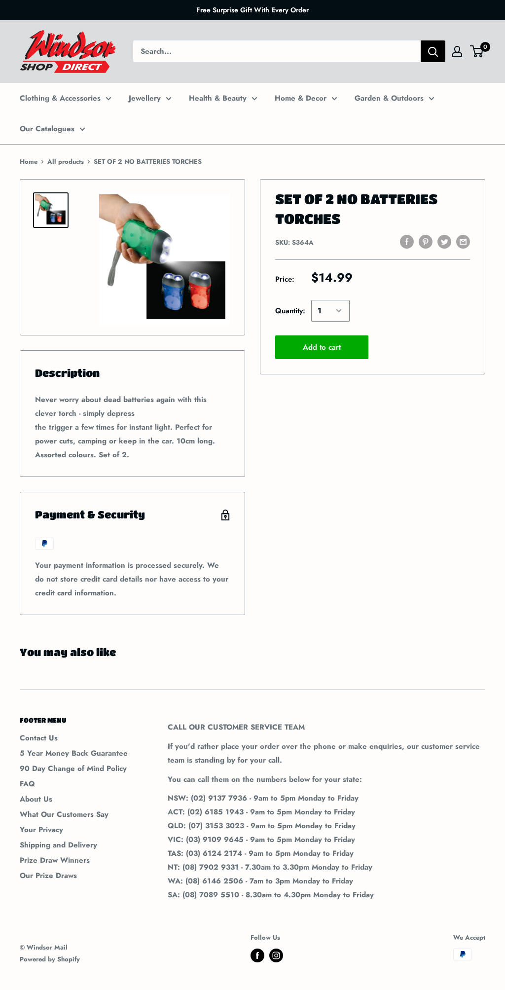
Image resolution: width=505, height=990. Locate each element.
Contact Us (39, 738)
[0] (477, 51)
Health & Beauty (218, 98)
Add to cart (322, 347)
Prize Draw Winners (55, 860)
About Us (36, 799)
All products (65, 161)
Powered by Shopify (50, 959)
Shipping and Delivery (58, 845)
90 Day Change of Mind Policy (73, 768)
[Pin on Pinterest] (426, 241)
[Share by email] (463, 241)
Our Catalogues (47, 128)
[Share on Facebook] (407, 241)
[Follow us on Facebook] (257, 955)
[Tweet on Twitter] (444, 241)
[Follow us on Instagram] (276, 955)
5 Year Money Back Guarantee (74, 753)
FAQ (27, 783)
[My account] (457, 51)
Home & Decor (300, 98)
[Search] (433, 51)
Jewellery (145, 98)
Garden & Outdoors (389, 98)
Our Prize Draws (48, 875)
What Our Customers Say (64, 814)
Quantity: (290, 310)
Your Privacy (41, 829)
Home (28, 161)
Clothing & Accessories (60, 98)
